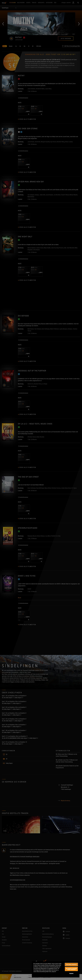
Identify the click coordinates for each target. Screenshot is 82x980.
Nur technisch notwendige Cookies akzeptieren (71, 969)
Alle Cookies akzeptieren (71, 964)
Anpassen (71, 973)
